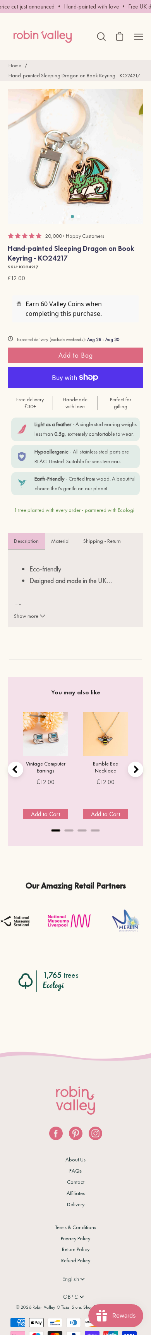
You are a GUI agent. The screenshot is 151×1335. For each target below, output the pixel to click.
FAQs (75, 1170)
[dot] (72, 216)
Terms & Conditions (75, 1227)
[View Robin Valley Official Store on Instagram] (95, 1133)
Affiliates (76, 1193)
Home (15, 65)
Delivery (75, 1204)
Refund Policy (75, 1260)
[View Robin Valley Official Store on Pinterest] (75, 1133)
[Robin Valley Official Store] (42, 36)
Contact (75, 1181)
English (70, 1279)
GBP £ (70, 1297)
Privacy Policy (75, 1238)
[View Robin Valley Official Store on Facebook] (56, 1133)
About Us (75, 1159)
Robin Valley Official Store (57, 1307)
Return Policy (75, 1249)
